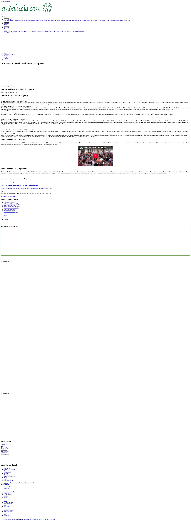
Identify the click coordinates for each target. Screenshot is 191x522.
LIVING (6, 28)
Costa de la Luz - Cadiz (95, 20)
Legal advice (22, 519)
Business (39, 31)
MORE (5, 30)
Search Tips (52, 519)
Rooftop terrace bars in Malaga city (12, 206)
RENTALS (6, 26)
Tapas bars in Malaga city (10, 209)
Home (5, 53)
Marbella (12, 20)
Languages (6, 515)
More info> (185, 131)
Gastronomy (23, 31)
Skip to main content (5, 1)
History (34, 31)
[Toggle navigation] (1, 14)
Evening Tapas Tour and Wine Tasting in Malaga (19, 185)
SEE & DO (6, 22)
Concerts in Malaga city (9, 205)
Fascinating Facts (8, 494)
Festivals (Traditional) (9, 502)
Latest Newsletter (8, 511)
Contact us (6, 488)
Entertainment (7, 31)
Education (43, 31)
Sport (65, 31)
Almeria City (59, 20)
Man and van (7, 474)
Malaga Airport (4, 448)
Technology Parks (5, 454)
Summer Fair (4, 452)
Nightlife (12, 31)
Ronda (29, 20)
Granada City (46, 20)
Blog (5, 514)
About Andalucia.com (8, 519)
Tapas (2, 446)
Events (5, 501)
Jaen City (81, 20)
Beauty (57, 31)
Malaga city (6, 473)
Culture (61, 31)
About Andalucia (80, 31)
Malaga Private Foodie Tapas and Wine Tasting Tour (39, 188)
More (129, 20)
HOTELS (6, 16)
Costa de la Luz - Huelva (107, 20)
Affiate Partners (43, 519)
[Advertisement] (95, 43)
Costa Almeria (116, 20)
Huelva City (76, 20)
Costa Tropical (123, 20)
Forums (5, 512)
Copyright (16, 519)
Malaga (5, 215)
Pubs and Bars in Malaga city (10, 202)
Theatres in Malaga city (9, 210)
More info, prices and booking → (8, 196)
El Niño (5, 477)
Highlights (6, 493)
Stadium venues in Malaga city (11, 212)
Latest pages (6, 506)
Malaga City (34, 20)
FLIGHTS (6, 23)
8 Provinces (87, 20)
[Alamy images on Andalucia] (6, 484)
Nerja (26, 20)
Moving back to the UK (9, 476)
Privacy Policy (28, 519)
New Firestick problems (9, 469)
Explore (5, 497)
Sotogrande (22, 20)
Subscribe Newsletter (9, 510)
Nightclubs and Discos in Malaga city (12, 204)
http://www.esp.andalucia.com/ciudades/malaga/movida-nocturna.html (17, 482)
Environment (49, 31)
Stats (48, 519)
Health (54, 31)
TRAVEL (6, 24)
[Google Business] (8, 484)
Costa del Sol (7, 20)
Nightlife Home (4, 444)
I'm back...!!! (7, 468)
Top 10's (6, 496)
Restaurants (17, 31)
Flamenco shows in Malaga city (11, 208)
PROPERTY (7, 27)
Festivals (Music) (8, 503)
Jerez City (65, 20)
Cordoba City (53, 20)
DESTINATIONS (8, 19)
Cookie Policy (35, 519)
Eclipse (5, 479)
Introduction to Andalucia (10, 492)
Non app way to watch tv (10, 480)
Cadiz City (70, 20)
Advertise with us (8, 486)
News (5, 505)
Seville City (40, 20)
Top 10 (74, 31)
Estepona (17, 20)
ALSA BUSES (7, 472)
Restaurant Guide (5, 451)
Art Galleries (4, 450)
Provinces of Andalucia (9, 54)
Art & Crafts (30, 31)
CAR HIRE (6, 18)
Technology (69, 31)
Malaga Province (8, 55)
